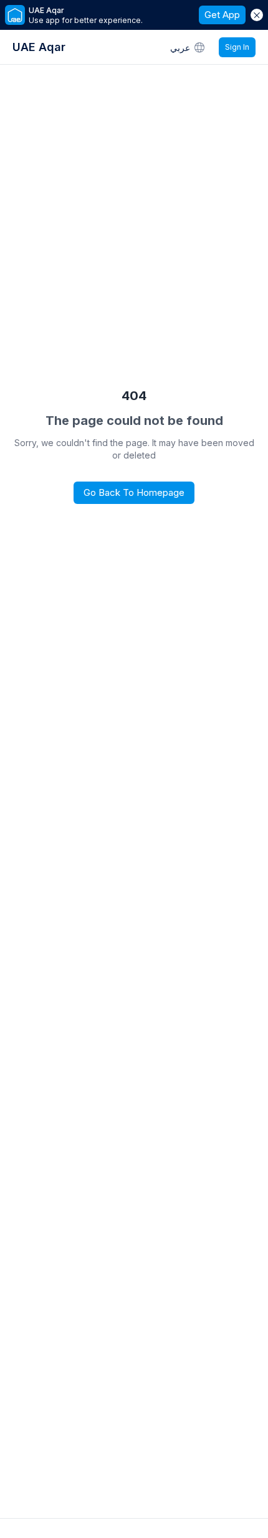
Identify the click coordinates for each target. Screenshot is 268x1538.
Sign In (237, 47)
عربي (180, 47)
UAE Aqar (38, 47)
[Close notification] (257, 15)
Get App (222, 15)
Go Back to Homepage (134, 492)
